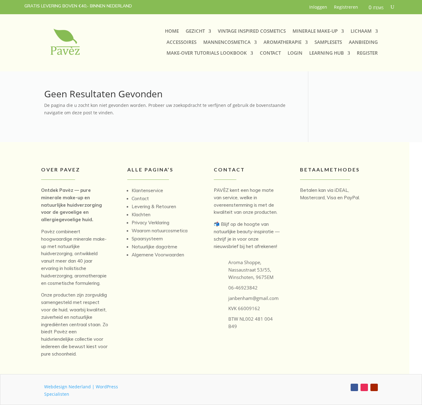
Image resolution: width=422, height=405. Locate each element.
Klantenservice (147, 190)
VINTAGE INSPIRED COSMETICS (252, 31)
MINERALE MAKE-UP (315, 31)
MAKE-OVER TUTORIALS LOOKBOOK (207, 53)
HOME (172, 31)
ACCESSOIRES (181, 42)
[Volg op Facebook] (354, 387)
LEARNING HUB (326, 53)
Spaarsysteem (147, 239)
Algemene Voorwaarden (158, 255)
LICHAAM (361, 31)
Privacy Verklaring (150, 223)
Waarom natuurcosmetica (160, 231)
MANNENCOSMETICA (227, 42)
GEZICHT (195, 31)
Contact (140, 198)
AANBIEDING (363, 42)
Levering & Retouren (154, 206)
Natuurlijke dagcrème (154, 247)
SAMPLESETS (328, 42)
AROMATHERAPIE (283, 42)
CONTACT (270, 53)
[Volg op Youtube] (374, 387)
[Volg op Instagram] (364, 387)
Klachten (141, 214)
